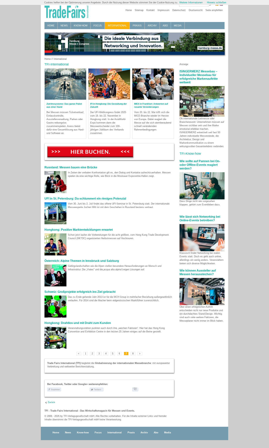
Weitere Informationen (191, 2)
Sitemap (139, 10)
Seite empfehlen (214, 10)
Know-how (80, 25)
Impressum (163, 10)
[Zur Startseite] (66, 12)
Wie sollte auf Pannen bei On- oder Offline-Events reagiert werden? (200, 165)
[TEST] (90, 151)
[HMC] (134, 43)
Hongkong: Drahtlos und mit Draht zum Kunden (77, 323)
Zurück (51, 402)
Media (178, 25)
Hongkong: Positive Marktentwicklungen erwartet (78, 229)
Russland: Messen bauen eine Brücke (70, 167)
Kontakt (150, 10)
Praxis (137, 25)
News (64, 25)
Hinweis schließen (216, 2)
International (117, 25)
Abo (165, 25)
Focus (98, 25)
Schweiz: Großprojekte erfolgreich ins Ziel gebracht (79, 291)
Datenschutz (179, 10)
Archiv (152, 25)
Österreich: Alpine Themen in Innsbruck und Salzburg (81, 260)
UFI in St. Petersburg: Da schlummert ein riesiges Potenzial (85, 198)
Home (129, 10)
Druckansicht (196, 10)
